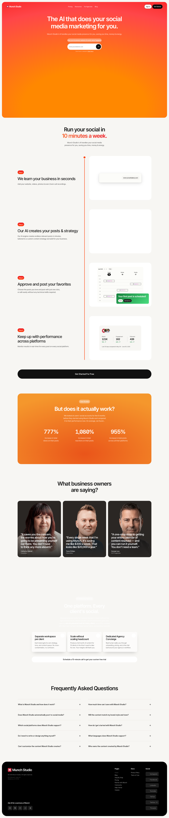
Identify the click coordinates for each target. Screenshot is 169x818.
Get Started (157, 6)
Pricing (117, 780)
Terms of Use (135, 775)
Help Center (118, 787)
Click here (90, 51)
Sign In (148, 6)
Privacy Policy (135, 772)
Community (118, 785)
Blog (116, 775)
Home (116, 772)
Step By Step (119, 777)
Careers (117, 790)
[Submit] (98, 46)
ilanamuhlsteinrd (61, 455)
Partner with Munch (121, 782)
